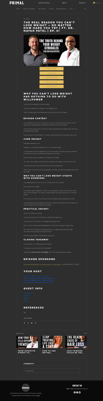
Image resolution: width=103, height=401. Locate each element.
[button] (85, 8)
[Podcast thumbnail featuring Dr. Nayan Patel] (27, 342)
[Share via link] (35, 323)
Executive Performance (61, 8)
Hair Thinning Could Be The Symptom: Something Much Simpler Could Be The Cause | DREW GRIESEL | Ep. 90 (75, 352)
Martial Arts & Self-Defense (29, 8)
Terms (38, 395)
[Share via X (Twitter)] (28, 323)
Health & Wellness (42, 8)
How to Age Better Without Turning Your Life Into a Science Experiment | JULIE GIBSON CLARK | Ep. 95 (50, 352)
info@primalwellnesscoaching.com (78, 389)
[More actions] (78, 19)
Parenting (51, 8)
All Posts (18, 8)
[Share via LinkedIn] (31, 323)
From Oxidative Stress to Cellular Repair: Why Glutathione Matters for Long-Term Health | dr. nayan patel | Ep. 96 (26, 352)
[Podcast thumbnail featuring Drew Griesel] (76, 342)
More (71, 8)
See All (85, 333)
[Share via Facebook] (24, 323)
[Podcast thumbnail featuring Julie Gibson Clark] (51, 342)
